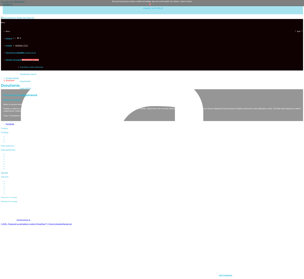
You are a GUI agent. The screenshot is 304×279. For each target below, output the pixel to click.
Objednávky (10, 184)
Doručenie (9, 154)
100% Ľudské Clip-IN (28, 53)
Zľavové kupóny (12, 191)
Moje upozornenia (12, 193)
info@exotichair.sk (23, 220)
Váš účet (4, 173)
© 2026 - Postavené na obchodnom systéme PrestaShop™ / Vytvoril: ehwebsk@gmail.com (36, 224)
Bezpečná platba (12, 161)
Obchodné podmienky (14, 157)
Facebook (10, 124)
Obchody (9, 168)
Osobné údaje (11, 181)
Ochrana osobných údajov (15, 159)
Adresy (8, 188)
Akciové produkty (12, 137)
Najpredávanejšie (12, 142)
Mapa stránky (11, 166)
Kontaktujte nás (11, 164)
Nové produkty (11, 139)
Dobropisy (9, 186)
